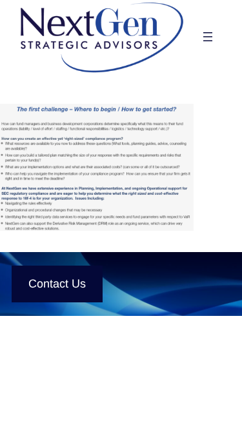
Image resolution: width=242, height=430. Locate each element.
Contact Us (57, 283)
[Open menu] (208, 36)
